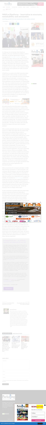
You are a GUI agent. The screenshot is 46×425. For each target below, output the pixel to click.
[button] (23, 423)
